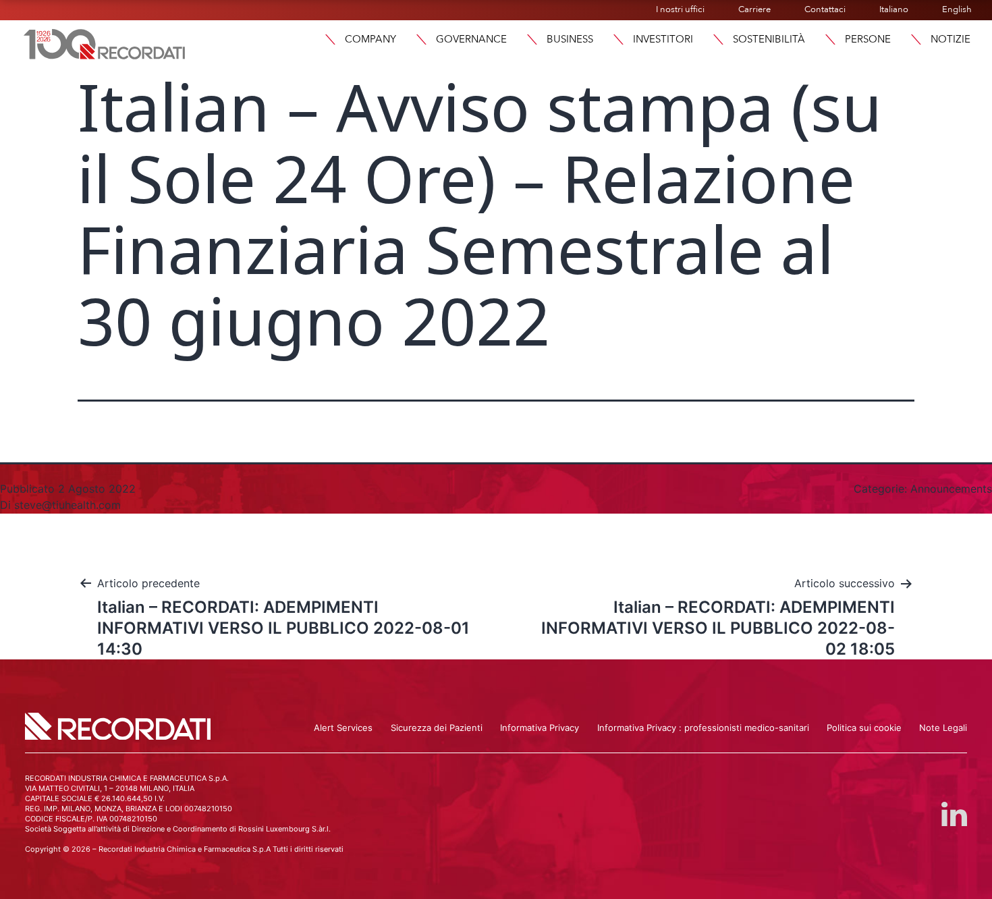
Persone (868, 39)
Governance (471, 39)
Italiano (893, 9)
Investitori (663, 39)
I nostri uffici (680, 9)
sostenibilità (769, 39)
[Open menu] (916, 39)
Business (570, 39)
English (957, 9)
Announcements (951, 488)
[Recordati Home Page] (104, 42)
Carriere (754, 9)
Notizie (950, 39)
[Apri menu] (330, 39)
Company (370, 39)
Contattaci (825, 9)
